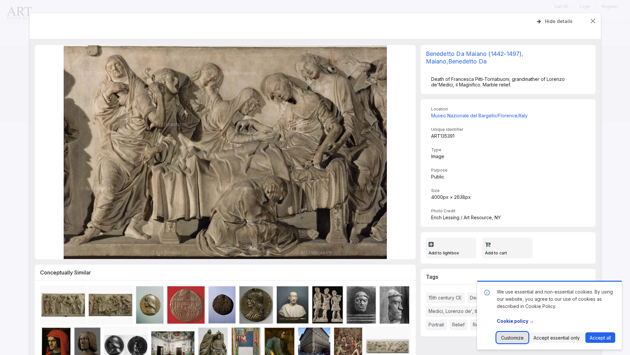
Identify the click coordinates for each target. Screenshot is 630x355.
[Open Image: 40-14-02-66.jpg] (328, 306)
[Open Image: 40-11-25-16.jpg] (257, 306)
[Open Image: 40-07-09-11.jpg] (64, 306)
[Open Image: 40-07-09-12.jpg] (112, 306)
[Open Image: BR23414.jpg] (395, 306)
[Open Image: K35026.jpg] (187, 306)
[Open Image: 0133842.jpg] (223, 306)
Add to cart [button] (496, 252)
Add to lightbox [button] (444, 252)
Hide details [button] (559, 21)
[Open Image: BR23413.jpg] (362, 306)
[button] (593, 21)
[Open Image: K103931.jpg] (294, 306)
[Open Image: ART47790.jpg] (151, 306)
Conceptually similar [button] (65, 272)
